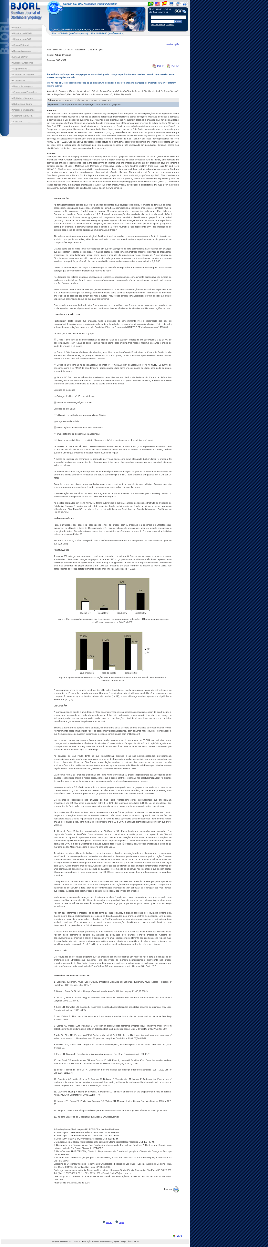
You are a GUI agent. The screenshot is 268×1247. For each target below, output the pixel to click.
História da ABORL (23, 39)
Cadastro (170, 24)
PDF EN (175, 66)
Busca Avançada (22, 51)
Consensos (19, 80)
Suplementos (20, 68)
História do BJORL (23, 33)
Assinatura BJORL (23, 116)
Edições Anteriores (23, 63)
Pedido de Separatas (24, 110)
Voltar (109, 1222)
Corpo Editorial (21, 45)
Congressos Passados (24, 92)
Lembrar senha (158, 24)
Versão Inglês (172, 44)
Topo (121, 1222)
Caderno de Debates (23, 74)
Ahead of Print (20, 57)
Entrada (17, 27)
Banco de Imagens (23, 86)
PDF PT (161, 66)
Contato (17, 121)
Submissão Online (22, 104)
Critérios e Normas (23, 98)
